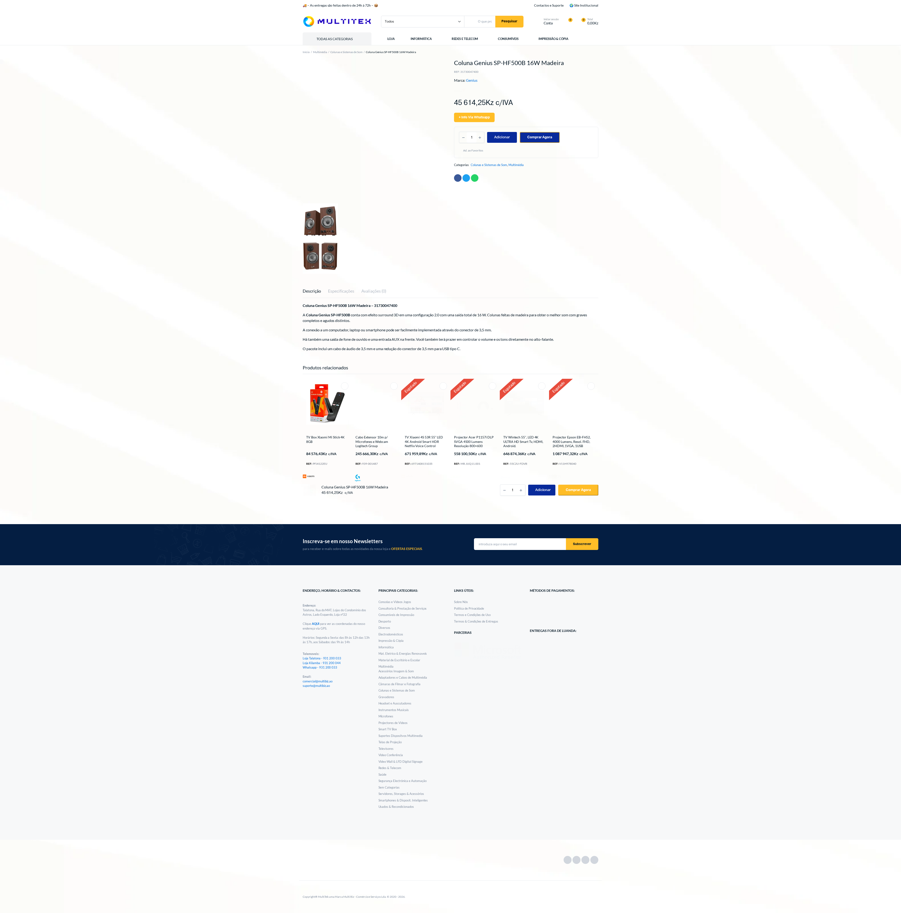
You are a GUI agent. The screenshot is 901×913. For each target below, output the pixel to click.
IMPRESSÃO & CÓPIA (556, 39)
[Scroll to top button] (890, 902)
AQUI (316, 624)
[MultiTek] (337, 21)
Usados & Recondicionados (396, 807)
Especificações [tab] (341, 291)
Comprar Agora (539, 137)
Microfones (385, 716)
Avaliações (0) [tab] (373, 291)
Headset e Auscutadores (394, 703)
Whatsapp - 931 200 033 (320, 667)
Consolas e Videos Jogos (394, 602)
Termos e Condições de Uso (472, 615)
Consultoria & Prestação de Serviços (402, 608)
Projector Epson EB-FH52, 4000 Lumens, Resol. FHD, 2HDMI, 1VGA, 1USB (572, 441)
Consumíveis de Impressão (396, 615)
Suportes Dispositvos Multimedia (400, 736)
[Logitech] (358, 478)
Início (306, 52)
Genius (471, 80)
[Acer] (456, 476)
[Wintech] (506, 477)
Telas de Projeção (390, 742)
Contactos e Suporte (548, 5)
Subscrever (582, 544)
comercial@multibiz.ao (317, 681)
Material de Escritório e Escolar (399, 660)
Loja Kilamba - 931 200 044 (322, 663)
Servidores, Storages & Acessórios (401, 794)
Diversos (384, 628)
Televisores (386, 749)
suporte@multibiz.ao (316, 686)
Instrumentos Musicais (393, 710)
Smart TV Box (387, 729)
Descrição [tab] (312, 291)
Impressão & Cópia (391, 640)
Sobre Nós (461, 602)
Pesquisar (509, 21)
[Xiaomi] (308, 476)
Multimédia (320, 52)
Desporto (384, 621)
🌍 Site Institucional (583, 5)
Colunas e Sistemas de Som (346, 52)
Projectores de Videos (393, 723)
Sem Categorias (389, 787)
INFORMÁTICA (421, 39)
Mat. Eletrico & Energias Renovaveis (402, 653)
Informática (386, 647)
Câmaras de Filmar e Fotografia (399, 684)
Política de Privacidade (469, 608)
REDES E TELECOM (465, 39)
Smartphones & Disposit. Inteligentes (403, 800)
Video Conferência (390, 755)
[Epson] (555, 476)
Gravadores (386, 697)
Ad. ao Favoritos (474, 150)
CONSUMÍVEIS (509, 39)
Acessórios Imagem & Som (396, 671)
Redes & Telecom (389, 768)
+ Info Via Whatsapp (474, 117)
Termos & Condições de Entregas (476, 621)
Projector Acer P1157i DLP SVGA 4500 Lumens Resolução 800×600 (474, 441)
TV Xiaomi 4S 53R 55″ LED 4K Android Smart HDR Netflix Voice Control (424, 441)
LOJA (391, 39)
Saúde (382, 774)
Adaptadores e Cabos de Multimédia (402, 677)
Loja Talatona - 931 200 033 (322, 658)
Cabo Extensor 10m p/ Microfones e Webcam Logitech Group (371, 441)
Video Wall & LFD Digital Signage (400, 761)
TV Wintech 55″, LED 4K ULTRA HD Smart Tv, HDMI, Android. (523, 441)
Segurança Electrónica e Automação (402, 781)
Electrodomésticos (390, 634)
